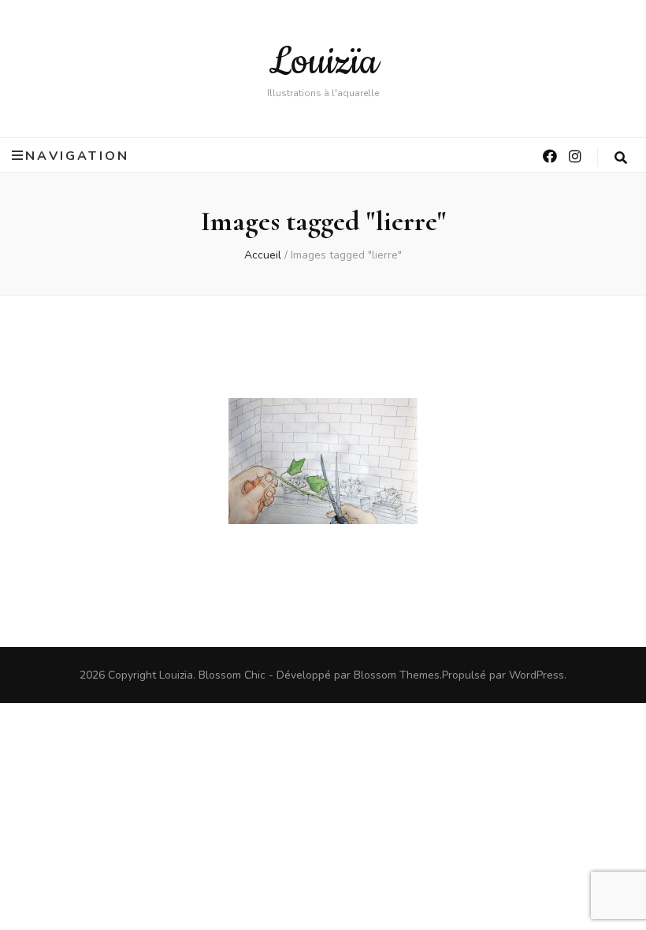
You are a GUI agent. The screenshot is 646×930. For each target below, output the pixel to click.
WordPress (536, 675)
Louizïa (323, 62)
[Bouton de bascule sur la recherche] (621, 158)
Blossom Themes (397, 675)
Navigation (77, 155)
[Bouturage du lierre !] (323, 461)
